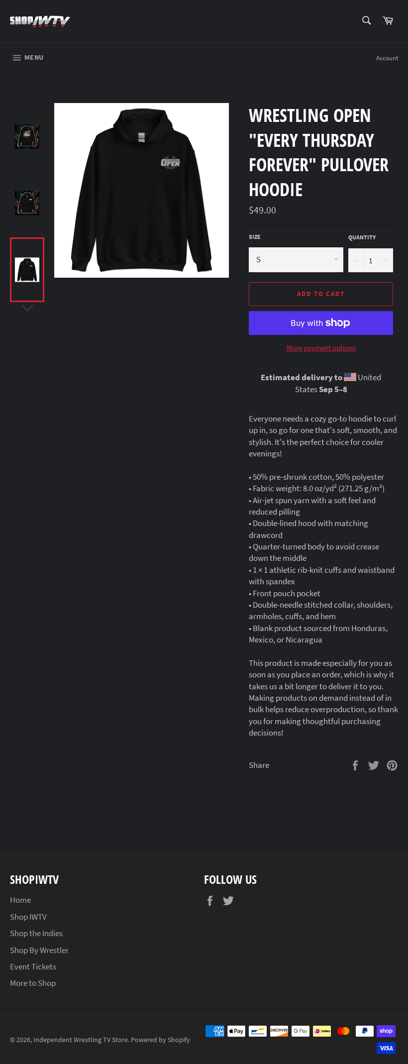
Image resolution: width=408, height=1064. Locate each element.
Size (255, 236)
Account (387, 58)
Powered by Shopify (160, 1040)
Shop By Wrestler (39, 950)
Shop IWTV (28, 916)
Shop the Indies (36, 933)
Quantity (362, 237)
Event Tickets (33, 966)
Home (20, 899)
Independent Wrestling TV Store (80, 1040)
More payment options (321, 347)
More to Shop (33, 982)
